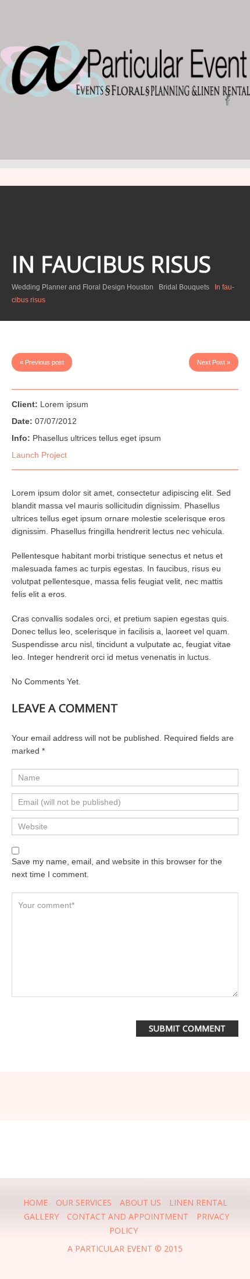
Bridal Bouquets (184, 287)
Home (35, 1202)
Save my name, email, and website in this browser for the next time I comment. (117, 868)
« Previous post (42, 362)
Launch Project (39, 455)
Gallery (41, 1216)
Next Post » (213, 362)
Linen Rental (198, 1202)
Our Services (84, 1202)
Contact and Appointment (127, 1216)
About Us (140, 1202)
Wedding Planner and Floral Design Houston (82, 287)
